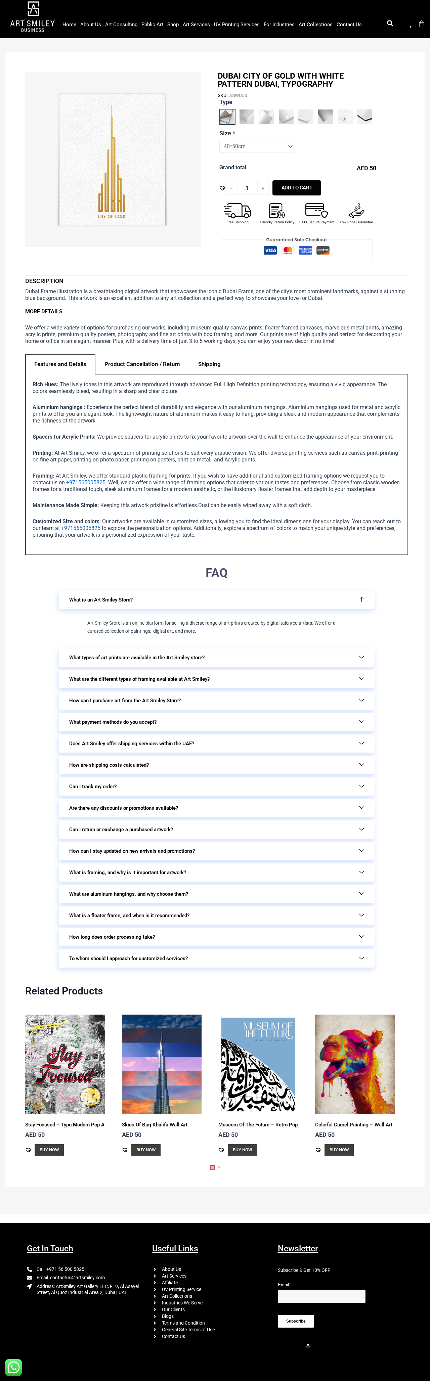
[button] (222, 188)
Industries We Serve (182, 1302)
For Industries (279, 24)
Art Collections (316, 24)
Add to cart (297, 188)
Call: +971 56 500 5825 (60, 1269)
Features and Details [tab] (60, 364)
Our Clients (173, 1309)
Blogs (168, 1316)
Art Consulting (121, 24)
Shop (173, 24)
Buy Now (49, 1149)
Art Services (196, 24)
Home (69, 24)
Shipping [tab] (209, 364)
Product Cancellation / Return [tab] (142, 364)
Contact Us (349, 24)
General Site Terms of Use (188, 1329)
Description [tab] (44, 280)
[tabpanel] (216, 464)
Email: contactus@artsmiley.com (71, 1277)
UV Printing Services (237, 24)
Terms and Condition (183, 1323)
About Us (90, 24)
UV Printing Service (181, 1289)
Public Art (152, 24)
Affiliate (170, 1282)
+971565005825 (85, 482)
